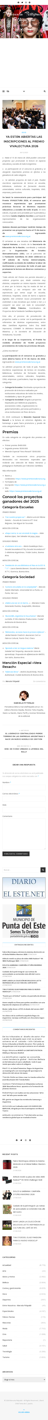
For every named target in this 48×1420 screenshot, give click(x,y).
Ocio (24, 132)
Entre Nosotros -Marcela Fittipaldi (16, 1305)
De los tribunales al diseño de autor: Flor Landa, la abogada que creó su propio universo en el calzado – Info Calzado (23, 1039)
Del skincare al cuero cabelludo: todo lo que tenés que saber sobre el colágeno (21, 1063)
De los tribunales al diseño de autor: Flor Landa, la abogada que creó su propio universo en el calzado (23, 1045)
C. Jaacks (29, 1403)
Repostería (7, 1340)
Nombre (6, 782)
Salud (4, 1345)
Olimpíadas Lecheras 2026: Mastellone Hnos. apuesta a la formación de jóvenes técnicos (22, 1086)
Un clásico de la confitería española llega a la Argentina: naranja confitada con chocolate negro (23, 1016)
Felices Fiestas (8, 1317)
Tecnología (7, 1351)
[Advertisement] (24, 62)
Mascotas (6, 1322)
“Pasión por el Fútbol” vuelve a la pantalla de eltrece (24, 996)
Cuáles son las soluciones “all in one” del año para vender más (23, 1094)
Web (4, 805)
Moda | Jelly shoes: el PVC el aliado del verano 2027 (22, 1009)
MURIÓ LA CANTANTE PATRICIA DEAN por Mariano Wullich (22, 1051)
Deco (4, 1294)
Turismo (5, 1357)
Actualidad (6, 1265)
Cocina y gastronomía (11, 1288)
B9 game (6, 1099)
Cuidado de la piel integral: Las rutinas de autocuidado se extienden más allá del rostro (21, 973)
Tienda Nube (9, 1077)
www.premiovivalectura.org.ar (18, 236)
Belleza (5, 1282)
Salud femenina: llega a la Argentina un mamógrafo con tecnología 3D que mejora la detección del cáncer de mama (22, 1070)
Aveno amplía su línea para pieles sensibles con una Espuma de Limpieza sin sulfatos (23, 1003)
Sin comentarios (39, 681)
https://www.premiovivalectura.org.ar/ (25, 491)
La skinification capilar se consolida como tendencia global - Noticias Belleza (23, 1058)
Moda (4, 1328)
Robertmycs (8, 1093)
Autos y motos (8, 1276)
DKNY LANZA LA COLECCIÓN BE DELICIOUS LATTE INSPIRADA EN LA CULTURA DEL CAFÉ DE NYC (21, 981)
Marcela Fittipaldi (12, 681)
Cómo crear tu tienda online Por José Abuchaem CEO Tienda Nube (23, 1078)
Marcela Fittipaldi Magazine (24, 16)
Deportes (6, 1299)
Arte (4, 1271)
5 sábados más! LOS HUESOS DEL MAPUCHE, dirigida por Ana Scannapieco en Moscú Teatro (23, 1108)
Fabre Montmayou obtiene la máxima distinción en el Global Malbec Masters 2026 (23, 953)
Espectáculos (8, 1311)
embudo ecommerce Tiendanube (19, 1115)
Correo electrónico (11, 793)
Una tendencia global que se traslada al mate (22, 1116)
